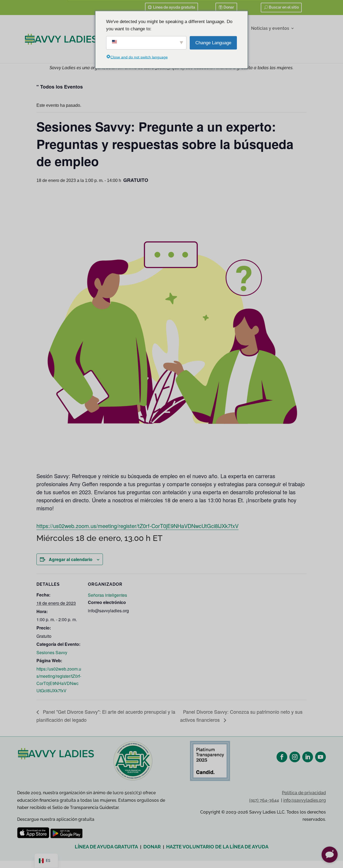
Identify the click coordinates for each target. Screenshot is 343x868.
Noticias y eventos (270, 28)
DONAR (152, 846)
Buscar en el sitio (284, 7)
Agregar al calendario (70, 559)
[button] (330, 855)
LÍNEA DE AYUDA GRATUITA (106, 846)
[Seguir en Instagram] (294, 757)
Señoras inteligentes (107, 595)
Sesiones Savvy (51, 652)
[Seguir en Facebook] (282, 757)
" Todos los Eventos (59, 86)
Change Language (213, 42)
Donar (228, 7)
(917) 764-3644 (264, 800)
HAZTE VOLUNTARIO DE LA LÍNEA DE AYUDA (217, 846)
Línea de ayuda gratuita (174, 7)
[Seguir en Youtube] (320, 757)
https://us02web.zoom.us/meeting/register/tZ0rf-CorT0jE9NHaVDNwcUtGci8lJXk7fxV (137, 526)
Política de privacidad (304, 792)
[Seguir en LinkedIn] (307, 757)
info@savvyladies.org (304, 800)
